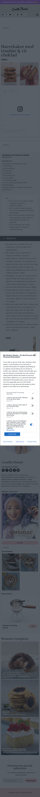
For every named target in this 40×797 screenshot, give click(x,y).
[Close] (36, 355)
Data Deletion (7, 441)
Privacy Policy (32, 441)
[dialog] (20, 398)
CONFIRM (12, 434)
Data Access (20, 441)
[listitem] (20, 393)
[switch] (31, 398)
